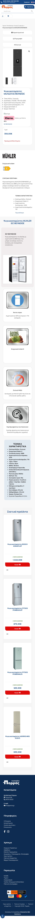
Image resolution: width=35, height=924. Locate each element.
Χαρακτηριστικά (18, 32)
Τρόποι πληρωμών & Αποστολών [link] (14, 882)
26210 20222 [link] (9, 799)
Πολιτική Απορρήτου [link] (10, 858)
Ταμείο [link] (6, 878)
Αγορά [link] (16, 565)
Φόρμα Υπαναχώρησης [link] (11, 860)
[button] (29, 51)
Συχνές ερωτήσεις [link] (9, 825)
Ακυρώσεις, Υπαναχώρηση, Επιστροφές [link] (16, 854)
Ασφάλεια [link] (7, 850)
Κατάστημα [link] (10, 25)
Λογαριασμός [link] (8, 880)
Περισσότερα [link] (19, 213)
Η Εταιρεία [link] (7, 821)
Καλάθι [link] (6, 876)
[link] (3, 916)
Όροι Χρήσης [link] (8, 856)
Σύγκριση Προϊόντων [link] (10, 848)
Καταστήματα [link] (8, 823)
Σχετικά (18, 45)
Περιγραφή (18, 39)
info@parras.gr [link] (9, 805)
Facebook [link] (27, 2)
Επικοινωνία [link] (8, 827)
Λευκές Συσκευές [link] (19, 25)
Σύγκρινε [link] (7, 570)
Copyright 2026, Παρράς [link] (22, 906)
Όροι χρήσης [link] (7, 904)
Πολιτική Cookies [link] (19, 904)
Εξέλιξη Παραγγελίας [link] (10, 852)
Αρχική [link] (4, 25)
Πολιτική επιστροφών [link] (10, 884)
